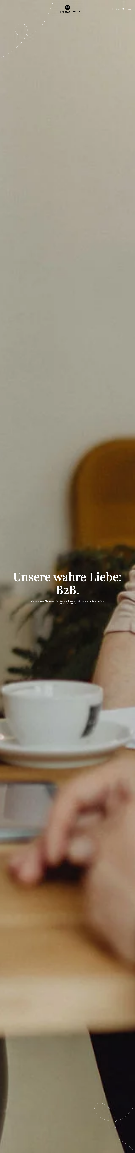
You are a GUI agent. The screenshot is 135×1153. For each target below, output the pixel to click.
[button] (129, 9)
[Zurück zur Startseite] (67, 9)
